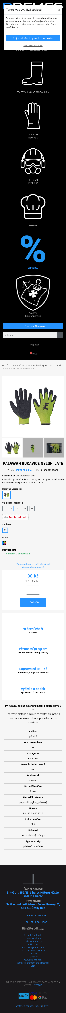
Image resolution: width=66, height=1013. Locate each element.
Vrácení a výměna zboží (33, 947)
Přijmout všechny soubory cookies (33, 38)
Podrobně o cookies (33, 959)
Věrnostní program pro (28, 962)
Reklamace (33, 944)
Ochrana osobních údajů (33, 950)
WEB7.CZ (38, 985)
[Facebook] (28, 879)
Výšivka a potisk (33, 689)
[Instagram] (38, 879)
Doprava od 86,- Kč (33, 669)
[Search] (60, 335)
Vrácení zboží (33, 629)
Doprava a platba (33, 938)
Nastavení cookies (33, 45)
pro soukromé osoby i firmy (33, 652)
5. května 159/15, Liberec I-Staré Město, (33, 893)
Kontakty (33, 956)
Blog (33, 966)
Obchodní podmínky (33, 935)
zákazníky (44, 962)
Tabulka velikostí (18, 517)
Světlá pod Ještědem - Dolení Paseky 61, (33, 904)
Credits (46, 1006)
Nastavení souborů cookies (29, 1006)
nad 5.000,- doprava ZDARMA (33, 672)
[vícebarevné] (4, 543)
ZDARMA (33, 632)
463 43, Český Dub (33, 908)
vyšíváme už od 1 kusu (33, 692)
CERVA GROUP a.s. (25, 470)
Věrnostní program (33, 649)
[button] (33, 70)
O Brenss (33, 953)
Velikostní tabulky (33, 941)
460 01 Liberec (33, 896)
